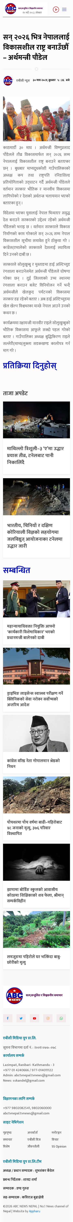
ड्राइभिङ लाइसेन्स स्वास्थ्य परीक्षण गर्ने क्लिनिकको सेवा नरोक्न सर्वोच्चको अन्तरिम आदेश (35, 699)
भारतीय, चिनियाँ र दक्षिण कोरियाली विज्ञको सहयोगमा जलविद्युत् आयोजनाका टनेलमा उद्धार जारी (34, 536)
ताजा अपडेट (15, 393)
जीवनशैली (33, 1146)
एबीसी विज (34, 1139)
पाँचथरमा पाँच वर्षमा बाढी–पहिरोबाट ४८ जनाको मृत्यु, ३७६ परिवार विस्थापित (34, 828)
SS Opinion (59, 1146)
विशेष (6, 1146)
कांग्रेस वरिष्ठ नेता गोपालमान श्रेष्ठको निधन (33, 763)
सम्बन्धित (16, 570)
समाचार (7, 1139)
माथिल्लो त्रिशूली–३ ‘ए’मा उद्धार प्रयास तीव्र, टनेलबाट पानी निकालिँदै (35, 455)
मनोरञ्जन (56, 1133)
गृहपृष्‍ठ (7, 1133)
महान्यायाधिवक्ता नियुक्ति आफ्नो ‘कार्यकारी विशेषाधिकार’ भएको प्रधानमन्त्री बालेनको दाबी (31, 632)
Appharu (34, 1211)
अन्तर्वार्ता (32, 1133)
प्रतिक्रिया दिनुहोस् (30, 366)
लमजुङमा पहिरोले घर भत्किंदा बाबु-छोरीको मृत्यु (34, 959)
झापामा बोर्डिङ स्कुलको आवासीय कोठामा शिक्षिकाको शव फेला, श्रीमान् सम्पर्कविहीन (35, 895)
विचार (55, 1139)
